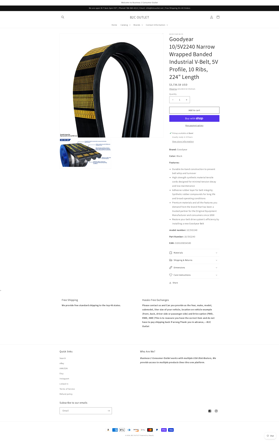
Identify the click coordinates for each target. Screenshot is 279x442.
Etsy (61, 373)
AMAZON (64, 368)
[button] (63, 17)
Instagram (64, 378)
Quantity (173, 94)
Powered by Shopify (147, 435)
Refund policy (66, 394)
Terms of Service (67, 389)
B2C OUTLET (135, 435)
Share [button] (175, 282)
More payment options (194, 125)
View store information (183, 141)
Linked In (64, 383)
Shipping (173, 89)
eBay (62, 363)
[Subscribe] (108, 410)
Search (63, 358)
